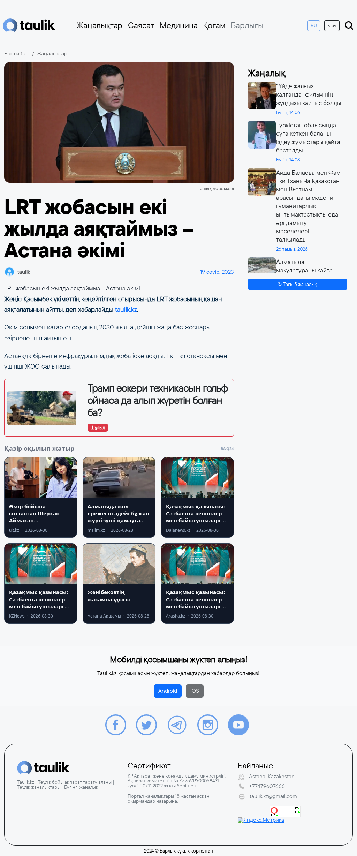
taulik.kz (126, 309)
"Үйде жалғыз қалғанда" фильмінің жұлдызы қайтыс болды (308, 94)
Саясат (141, 25)
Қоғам (214, 25)
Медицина (178, 25)
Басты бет (16, 53)
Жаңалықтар (99, 25)
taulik (23, 271)
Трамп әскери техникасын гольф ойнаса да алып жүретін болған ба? (158, 400)
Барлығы (247, 25)
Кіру (331, 25)
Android (167, 691)
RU (314, 25)
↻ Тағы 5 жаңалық (297, 284)
